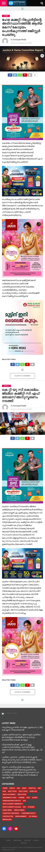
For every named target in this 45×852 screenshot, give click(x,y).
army (24, 788)
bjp (39, 788)
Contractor (8, 816)
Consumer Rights (28, 813)
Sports (24, 843)
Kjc (24, 807)
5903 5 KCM (22, 794)
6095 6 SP (33, 791)
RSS (18, 788)
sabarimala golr (9, 797)
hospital (32, 788)
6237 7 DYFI (12, 791)
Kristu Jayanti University (13, 804)
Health (36, 840)
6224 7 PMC (23, 791)
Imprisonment (20, 816)
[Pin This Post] (24, 74)
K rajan (31, 807)
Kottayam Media (19, 39)
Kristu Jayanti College (12, 807)
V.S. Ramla (33, 816)
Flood (34, 797)
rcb (4, 791)
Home (8, 840)
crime (5, 788)
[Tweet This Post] (15, 74)
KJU (24, 801)
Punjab (21, 797)
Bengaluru (7, 819)
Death (12, 788)
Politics (27, 840)
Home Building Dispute (12, 801)
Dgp (28, 797)
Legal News (7, 810)
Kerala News (19, 810)
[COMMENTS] (34, 74)
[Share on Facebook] (10, 74)
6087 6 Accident (9, 794)
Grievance (17, 840)
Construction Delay (11, 813)
